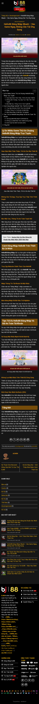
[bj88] (19, 3)
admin (28, 34)
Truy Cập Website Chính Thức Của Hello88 (18, 108)
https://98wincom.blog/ (9, 619)
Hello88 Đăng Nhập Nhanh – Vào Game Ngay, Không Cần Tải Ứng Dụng (22, 545)
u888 (7, 643)
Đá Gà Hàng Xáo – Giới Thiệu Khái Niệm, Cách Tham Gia (30, 467)
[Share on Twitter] (17, 439)
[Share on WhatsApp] (10, 439)
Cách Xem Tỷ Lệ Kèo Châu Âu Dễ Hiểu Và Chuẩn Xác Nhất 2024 (20, 573)
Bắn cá (3, 484)
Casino (3, 488)
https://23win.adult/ (8, 622)
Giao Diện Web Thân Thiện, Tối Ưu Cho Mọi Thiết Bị (21, 98)
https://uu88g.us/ (9, 648)
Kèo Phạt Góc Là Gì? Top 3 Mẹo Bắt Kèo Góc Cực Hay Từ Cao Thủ (22, 560)
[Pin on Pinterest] (24, 439)
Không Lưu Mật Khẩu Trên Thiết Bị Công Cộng (19, 120)
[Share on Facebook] (14, 439)
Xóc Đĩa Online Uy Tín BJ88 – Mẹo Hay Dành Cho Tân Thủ (22, 566)
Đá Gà (3, 492)
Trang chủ (4, 16)
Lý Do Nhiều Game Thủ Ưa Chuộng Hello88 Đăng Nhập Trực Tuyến (19, 95)
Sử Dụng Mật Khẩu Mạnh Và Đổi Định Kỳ (17, 118)
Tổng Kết (7, 125)
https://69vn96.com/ (9, 629)
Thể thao (4, 502)
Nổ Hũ (3, 499)
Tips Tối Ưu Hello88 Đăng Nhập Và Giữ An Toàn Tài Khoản (19, 115)
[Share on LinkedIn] (28, 439)
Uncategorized (14, 16)
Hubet (8, 646)
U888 (7, 617)
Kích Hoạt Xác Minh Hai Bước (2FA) (16, 122)
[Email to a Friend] (21, 439)
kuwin (3, 646)
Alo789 (3, 653)
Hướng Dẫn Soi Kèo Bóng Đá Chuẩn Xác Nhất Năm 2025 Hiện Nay (22, 521)
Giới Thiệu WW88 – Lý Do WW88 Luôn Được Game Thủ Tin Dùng (21, 529)
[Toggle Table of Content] (33, 90)
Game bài (4, 495)
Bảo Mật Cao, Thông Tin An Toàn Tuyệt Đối (18, 104)
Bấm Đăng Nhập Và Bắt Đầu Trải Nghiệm (18, 112)
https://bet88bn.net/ (8, 626)
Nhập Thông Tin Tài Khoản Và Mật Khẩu (18, 110)
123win (4, 631)
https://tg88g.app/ (7, 650)
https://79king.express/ (9, 638)
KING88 (9, 653)
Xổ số (3, 510)
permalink (34, 446)
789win (14, 636)
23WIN (11, 634)
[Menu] (2, 3)
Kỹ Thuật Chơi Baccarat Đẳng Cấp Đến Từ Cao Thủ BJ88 (10, 467)
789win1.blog (6, 624)
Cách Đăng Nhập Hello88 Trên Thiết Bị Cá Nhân (18, 106)
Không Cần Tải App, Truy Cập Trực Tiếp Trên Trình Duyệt (21, 100)
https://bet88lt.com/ (10, 641)
